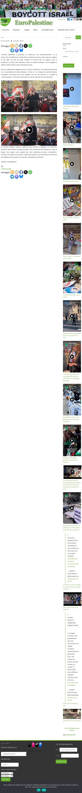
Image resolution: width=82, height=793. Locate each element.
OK (39, 790)
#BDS (69, 559)
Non (44, 790)
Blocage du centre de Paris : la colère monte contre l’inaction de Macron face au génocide (71, 528)
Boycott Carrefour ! (68, 145)
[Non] (79, 788)
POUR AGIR (16, 30)
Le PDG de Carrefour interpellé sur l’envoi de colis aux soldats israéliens (71, 587)
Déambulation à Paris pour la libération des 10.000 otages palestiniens (71, 419)
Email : (65, 48)
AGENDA (26, 30)
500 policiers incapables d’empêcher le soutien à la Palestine (70, 460)
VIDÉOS (35, 30)
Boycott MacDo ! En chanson (71, 181)
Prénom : (65, 56)
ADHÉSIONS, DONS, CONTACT (66, 30)
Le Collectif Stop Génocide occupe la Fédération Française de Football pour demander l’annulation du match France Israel (72, 485)
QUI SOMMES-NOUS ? (48, 30)
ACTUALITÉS (5, 30)
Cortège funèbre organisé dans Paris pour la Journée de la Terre (72, 336)
